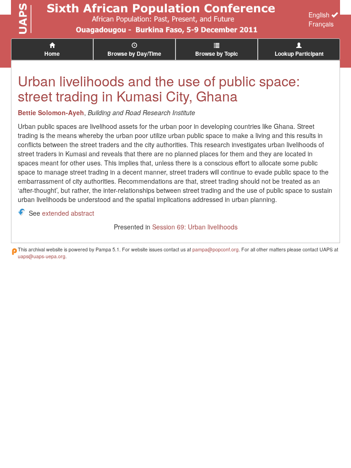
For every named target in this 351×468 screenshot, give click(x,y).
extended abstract (68, 213)
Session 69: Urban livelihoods (195, 226)
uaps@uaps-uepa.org (41, 256)
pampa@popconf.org (215, 249)
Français (321, 23)
